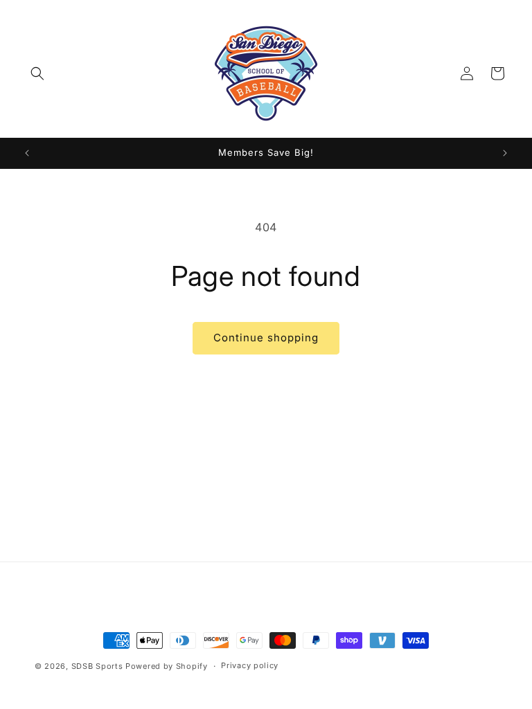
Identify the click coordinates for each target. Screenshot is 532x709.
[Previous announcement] (27, 153)
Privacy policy (249, 665)
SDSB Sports (98, 666)
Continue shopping (266, 337)
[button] (37, 73)
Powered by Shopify (166, 666)
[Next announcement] (505, 153)
